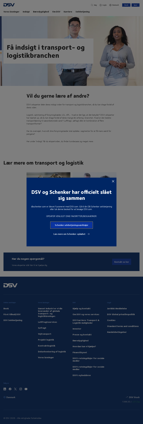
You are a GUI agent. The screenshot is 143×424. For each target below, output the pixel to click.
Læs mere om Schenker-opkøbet (69, 234)
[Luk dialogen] (113, 181)
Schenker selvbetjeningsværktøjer (71, 225)
